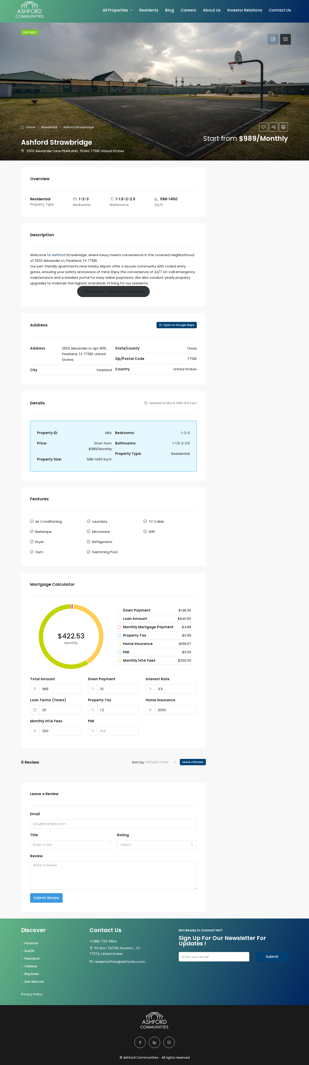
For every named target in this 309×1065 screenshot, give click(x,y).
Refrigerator (102, 541)
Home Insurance (160, 700)
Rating (123, 835)
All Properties (115, 10)
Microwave (101, 531)
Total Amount (42, 679)
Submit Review (46, 897)
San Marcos (34, 981)
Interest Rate (157, 679)
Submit (272, 956)
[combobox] (161, 762)
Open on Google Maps (178, 325)
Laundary (99, 521)
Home (30, 127)
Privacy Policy (31, 994)
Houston (31, 943)
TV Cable (156, 521)
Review (36, 856)
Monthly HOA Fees (46, 721)
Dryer (39, 541)
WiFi (152, 531)
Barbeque (43, 531)
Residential (49, 127)
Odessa (30, 966)
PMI (91, 721)
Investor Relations (244, 10)
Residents (148, 10)
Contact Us (280, 10)
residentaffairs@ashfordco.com (120, 961)
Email (35, 814)
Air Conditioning (48, 521)
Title (34, 835)
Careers (188, 10)
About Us (212, 10)
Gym (39, 552)
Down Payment (101, 679)
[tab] (273, 39)
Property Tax (99, 700)
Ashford (58, 255)
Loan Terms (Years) (48, 700)
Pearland (31, 958)
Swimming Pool (104, 552)
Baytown (31, 974)
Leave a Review (192, 762)
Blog (169, 10)
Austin (29, 951)
